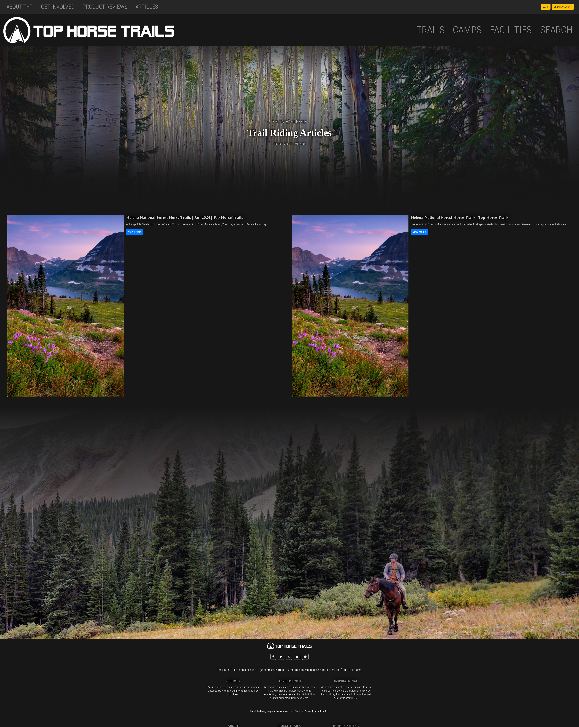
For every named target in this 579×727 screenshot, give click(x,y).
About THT (19, 6)
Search (556, 30)
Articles (147, 6)
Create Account (563, 6)
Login (546, 6)
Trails (431, 30)
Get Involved (57, 6)
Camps (467, 30)
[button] (273, 657)
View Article (134, 231)
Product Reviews (105, 6)
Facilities (511, 30)
